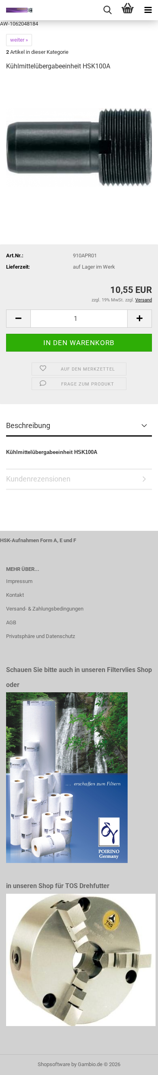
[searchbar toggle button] (107, 10)
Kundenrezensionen (38, 479)
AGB (11, 622)
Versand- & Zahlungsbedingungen (44, 609)
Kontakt (15, 595)
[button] (18, 319)
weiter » (19, 40)
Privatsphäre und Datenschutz (40, 636)
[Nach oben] (136, 1063)
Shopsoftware (54, 1064)
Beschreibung (28, 425)
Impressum (19, 581)
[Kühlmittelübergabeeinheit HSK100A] (79, 139)
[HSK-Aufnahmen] (16, 10)
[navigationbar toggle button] (148, 10)
